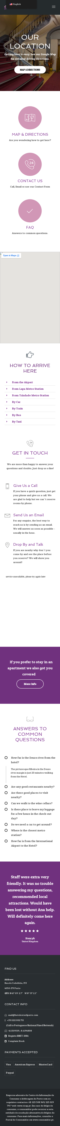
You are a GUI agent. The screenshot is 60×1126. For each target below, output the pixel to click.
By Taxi (17, 421)
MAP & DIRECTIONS (30, 69)
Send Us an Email (28, 515)
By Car (16, 401)
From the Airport (22, 382)
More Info (30, 683)
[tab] (30, 382)
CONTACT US (30, 181)
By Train (17, 408)
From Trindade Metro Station (30, 395)
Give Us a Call (25, 486)
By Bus (16, 415)
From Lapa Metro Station (28, 388)
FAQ (30, 227)
